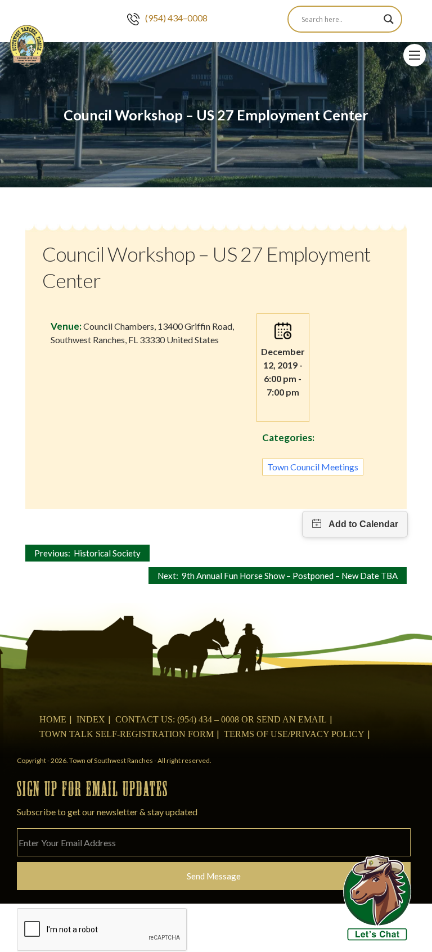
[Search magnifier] (389, 19)
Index (90, 719)
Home (52, 719)
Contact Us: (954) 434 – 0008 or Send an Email (221, 719)
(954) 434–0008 (176, 17)
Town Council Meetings (312, 466)
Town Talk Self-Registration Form (126, 734)
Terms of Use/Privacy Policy (294, 734)
